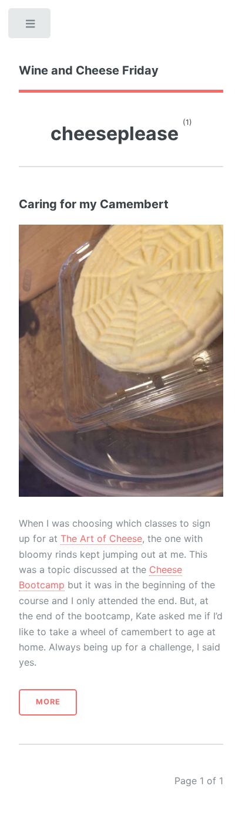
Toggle (30, 26)
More (48, 701)
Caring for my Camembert (94, 204)
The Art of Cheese (101, 538)
